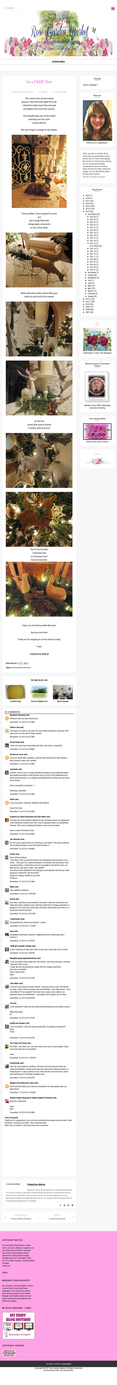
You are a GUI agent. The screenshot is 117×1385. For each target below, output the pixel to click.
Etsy (112, 8)
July (90, 280)
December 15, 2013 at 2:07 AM (22, 737)
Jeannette (14, 769)
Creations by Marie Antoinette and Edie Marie (28, 817)
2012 (88, 299)
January (91, 296)
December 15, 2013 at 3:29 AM (22, 764)
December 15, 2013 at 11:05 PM (23, 1058)
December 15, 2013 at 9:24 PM (22, 1038)
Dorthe (12, 854)
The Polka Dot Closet (18, 1043)
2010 (88, 304)
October (91, 275)
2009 (88, 307)
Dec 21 (93, 227)
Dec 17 (93, 238)
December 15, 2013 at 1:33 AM (22, 722)
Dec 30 (93, 217)
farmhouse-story (16, 754)
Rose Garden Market (57, 1368)
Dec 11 (93, 256)
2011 (88, 302)
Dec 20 (93, 230)
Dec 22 (93, 225)
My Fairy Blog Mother (64, 1370)
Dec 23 (93, 222)
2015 (88, 206)
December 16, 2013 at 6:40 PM (22, 1078)
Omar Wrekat (66, 1364)
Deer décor (29, 92)
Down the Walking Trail (39, 701)
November (92, 272)
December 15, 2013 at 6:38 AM (22, 834)
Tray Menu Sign (15, 701)
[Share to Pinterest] (27, 663)
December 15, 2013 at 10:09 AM (22, 894)
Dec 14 (93, 248)
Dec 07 (93, 262)
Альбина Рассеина (17, 715)
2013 (88, 211)
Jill (11, 1003)
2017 (88, 201)
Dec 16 (93, 241)
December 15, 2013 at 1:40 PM (22, 941)
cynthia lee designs (17, 1023)
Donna (12, 899)
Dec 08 (93, 259)
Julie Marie (14, 983)
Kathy (12, 887)
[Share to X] (23, 663)
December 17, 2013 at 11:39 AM (22, 1092)
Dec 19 (93, 233)
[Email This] (18, 663)
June (90, 283)
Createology (15, 1063)
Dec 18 (93, 235)
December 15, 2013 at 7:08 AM (22, 849)
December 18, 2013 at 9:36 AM (22, 1112)
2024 (88, 195)
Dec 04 (93, 264)
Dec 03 (93, 267)
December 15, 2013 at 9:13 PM (22, 1018)
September (92, 278)
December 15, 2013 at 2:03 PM (22, 978)
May (90, 286)
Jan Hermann (15, 839)
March (90, 291)
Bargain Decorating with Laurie (22, 1083)
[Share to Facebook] (25, 663)
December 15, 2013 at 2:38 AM (22, 749)
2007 (88, 312)
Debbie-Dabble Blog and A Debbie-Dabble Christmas (31, 1098)
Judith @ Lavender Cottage (20, 946)
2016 (88, 203)
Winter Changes (63, 701)
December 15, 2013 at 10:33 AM (22, 914)
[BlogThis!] (21, 663)
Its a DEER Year (96, 246)
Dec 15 (93, 243)
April (90, 288)
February (91, 294)
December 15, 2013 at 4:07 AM (22, 794)
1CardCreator (15, 919)
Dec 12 (93, 254)
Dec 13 (93, 251)
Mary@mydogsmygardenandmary (23, 958)
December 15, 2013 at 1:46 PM (22, 953)
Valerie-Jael (15, 727)
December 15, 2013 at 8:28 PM (22, 998)
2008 (88, 309)
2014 (88, 209)
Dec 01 (93, 270)
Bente (12, 799)
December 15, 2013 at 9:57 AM (22, 881)
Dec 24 (93, 219)
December (92, 214)
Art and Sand (15, 742)
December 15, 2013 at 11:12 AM (22, 926)
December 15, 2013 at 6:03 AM (22, 811)
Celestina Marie (19, 92)
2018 (88, 198)
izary (12, 931)
